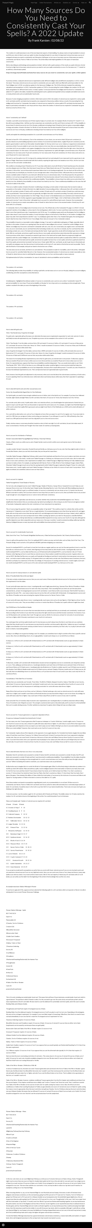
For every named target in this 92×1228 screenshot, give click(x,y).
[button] (90, 2)
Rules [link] (83, 2)
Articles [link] (56, 2)
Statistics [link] (66, 2)
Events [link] (75, 2)
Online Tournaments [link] (46, 2)
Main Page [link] (34, 2)
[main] (46, 24)
